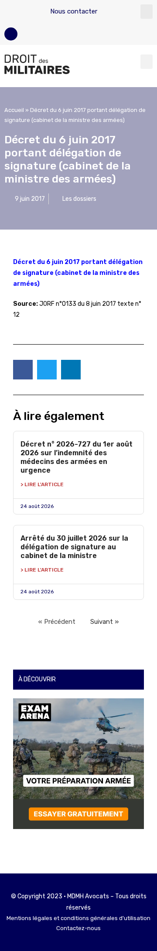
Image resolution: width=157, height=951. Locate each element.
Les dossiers (79, 199)
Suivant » (104, 622)
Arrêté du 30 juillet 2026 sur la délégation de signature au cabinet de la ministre (74, 547)
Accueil (14, 110)
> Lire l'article (42, 484)
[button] (146, 11)
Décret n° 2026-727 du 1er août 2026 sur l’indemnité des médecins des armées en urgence (76, 457)
